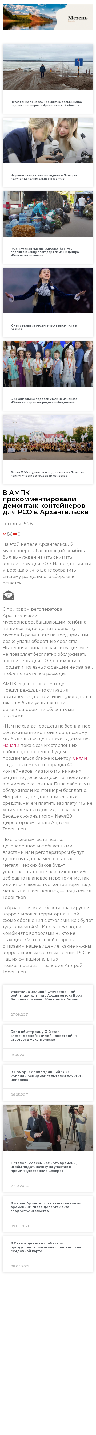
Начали (11, 745)
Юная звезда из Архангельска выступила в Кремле (44, 327)
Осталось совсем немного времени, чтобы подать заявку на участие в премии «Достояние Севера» (44, 1167)
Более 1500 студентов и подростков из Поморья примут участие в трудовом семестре (47, 474)
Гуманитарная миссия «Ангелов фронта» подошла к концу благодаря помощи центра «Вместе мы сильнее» (45, 252)
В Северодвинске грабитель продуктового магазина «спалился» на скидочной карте (46, 1247)
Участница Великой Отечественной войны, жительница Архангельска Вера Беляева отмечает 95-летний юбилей (46, 996)
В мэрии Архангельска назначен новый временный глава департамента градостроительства (46, 1207)
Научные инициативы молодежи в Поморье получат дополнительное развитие (44, 177)
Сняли (80, 758)
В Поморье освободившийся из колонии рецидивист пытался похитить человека (47, 1076)
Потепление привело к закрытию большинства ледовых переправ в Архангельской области (46, 103)
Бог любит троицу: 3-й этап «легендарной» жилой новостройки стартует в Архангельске (44, 1035)
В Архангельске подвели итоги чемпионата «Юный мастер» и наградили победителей (44, 400)
